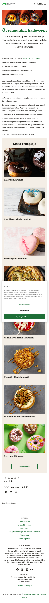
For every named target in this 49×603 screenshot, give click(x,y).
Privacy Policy (27, 594)
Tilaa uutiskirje (24, 521)
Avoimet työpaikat (24, 525)
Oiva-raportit (25, 539)
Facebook (17, 569)
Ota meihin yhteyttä (24, 585)
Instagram (22, 569)
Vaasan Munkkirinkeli (31, 58)
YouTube (31, 569)
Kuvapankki (24, 528)
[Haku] (34, 3)
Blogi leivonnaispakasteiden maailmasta (24, 532)
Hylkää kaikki (24, 310)
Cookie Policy (35, 594)
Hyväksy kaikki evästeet (24, 316)
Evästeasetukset (24, 304)
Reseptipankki (24, 467)
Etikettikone (24, 535)
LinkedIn (27, 569)
